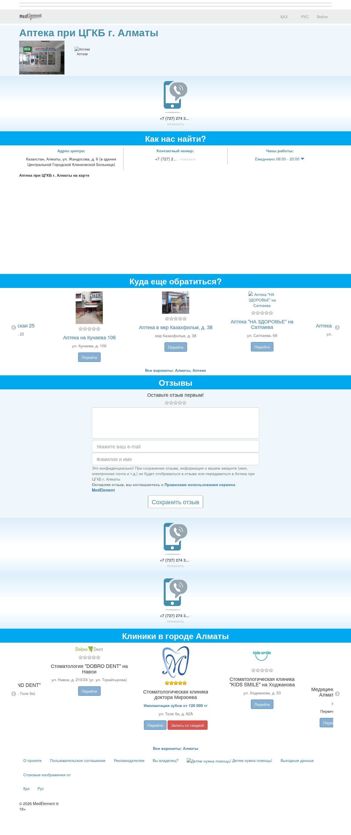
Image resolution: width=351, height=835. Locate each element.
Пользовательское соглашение (78, 760)
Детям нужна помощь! (251, 760)
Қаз (26, 788)
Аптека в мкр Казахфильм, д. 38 (176, 327)
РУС (304, 16)
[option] (175, 327)
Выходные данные (297, 760)
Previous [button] (13, 328)
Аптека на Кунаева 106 (89, 337)
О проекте (32, 760)
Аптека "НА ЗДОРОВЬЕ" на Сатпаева (262, 324)
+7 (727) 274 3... (175, 120)
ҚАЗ (283, 16)
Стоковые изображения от (46, 774)
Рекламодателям (129, 760)
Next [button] (337, 328)
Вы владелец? (166, 760)
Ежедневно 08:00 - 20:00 (278, 159)
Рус (41, 788)
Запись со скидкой (187, 725)
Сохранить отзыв (175, 501)
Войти (322, 16)
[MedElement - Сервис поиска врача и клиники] (30, 16)
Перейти (89, 357)
